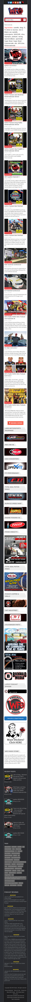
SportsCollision (9, 39)
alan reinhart (7, 846)
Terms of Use (17, 990)
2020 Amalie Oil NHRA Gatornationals (15, 995)
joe (18, 855)
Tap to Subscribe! (16, 999)
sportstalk (19, 39)
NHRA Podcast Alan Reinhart (13, 206)
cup (23, 846)
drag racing (18, 849)
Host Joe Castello (16, 853)
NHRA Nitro (20, 866)
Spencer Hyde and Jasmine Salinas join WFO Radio (19, 824)
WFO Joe (7, 885)
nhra (22, 34)
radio (23, 870)
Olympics (7, 36)
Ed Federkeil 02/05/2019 (12, 290)
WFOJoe (21, 43)
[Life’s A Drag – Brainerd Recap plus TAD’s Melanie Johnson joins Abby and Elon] (8, 777)
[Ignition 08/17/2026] (8, 835)
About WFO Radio (11, 992)
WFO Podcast (8, 63)
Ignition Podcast (8, 855)
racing (20, 36)
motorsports (8, 34)
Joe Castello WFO (9, 859)
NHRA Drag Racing (12, 866)
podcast (14, 36)
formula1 (20, 851)
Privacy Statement (9, 990)
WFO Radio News (20, 992)
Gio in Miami (7, 853)
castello (16, 27)
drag (21, 27)
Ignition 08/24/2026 (18, 799)
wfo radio (20, 885)
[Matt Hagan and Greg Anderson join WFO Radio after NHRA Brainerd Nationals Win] (8, 789)
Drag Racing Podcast (9, 851)
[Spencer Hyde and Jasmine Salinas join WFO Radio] (8, 825)
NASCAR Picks (20, 864)
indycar (15, 855)
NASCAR (17, 34)
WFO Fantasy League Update (11, 883)
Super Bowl (8, 41)
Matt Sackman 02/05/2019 (12, 264)
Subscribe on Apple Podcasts (15, 718)
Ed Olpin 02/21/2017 (10, 348)
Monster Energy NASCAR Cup (19, 862)
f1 (24, 27)
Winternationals (9, 45)
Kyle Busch (16, 859)
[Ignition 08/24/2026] (8, 802)
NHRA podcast (18, 868)
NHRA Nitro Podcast (9, 868)
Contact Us (23, 990)
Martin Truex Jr (8, 862)
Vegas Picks (7, 875)
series (6, 872)
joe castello (13, 32)
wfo (16, 43)
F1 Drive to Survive (11, 30)
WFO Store (15, 994)
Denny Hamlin (8, 849)
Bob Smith (14, 846)
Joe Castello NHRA (15, 857)
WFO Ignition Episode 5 (11, 177)
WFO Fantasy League (9, 880)
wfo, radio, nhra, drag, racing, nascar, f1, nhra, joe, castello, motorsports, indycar (15, 878)
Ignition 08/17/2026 (18, 833)
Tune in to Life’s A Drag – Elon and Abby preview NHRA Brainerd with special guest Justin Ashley (15, 812)
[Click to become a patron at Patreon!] (15, 425)
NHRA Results (8, 870)
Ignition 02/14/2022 (10, 65)
